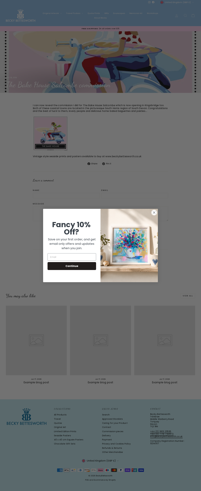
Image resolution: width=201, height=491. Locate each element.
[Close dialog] (154, 212)
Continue (71, 266)
